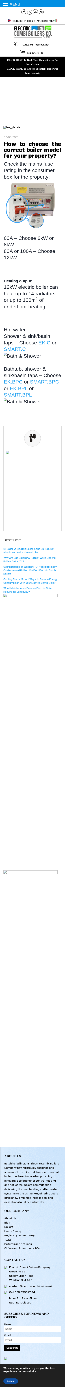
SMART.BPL (18, 395)
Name (7, 1324)
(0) (41, 53)
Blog (7, 1222)
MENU (14, 4)
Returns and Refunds (18, 1244)
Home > (28, 98)
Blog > (37, 98)
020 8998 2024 (25, 1292)
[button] (6, 4)
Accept (10, 1381)
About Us (10, 1218)
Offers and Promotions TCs (22, 1248)
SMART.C (15, 349)
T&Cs (7, 1240)
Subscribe (12, 1348)
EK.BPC (13, 382)
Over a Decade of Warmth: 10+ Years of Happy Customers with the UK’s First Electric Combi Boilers (30, 570)
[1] (33, 486)
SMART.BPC (44, 382)
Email (7, 1335)
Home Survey (13, 1231)
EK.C (44, 343)
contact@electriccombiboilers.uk (30, 1286)
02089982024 (42, 44)
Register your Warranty (19, 1235)
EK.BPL (19, 388)
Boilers (8, 1227)
